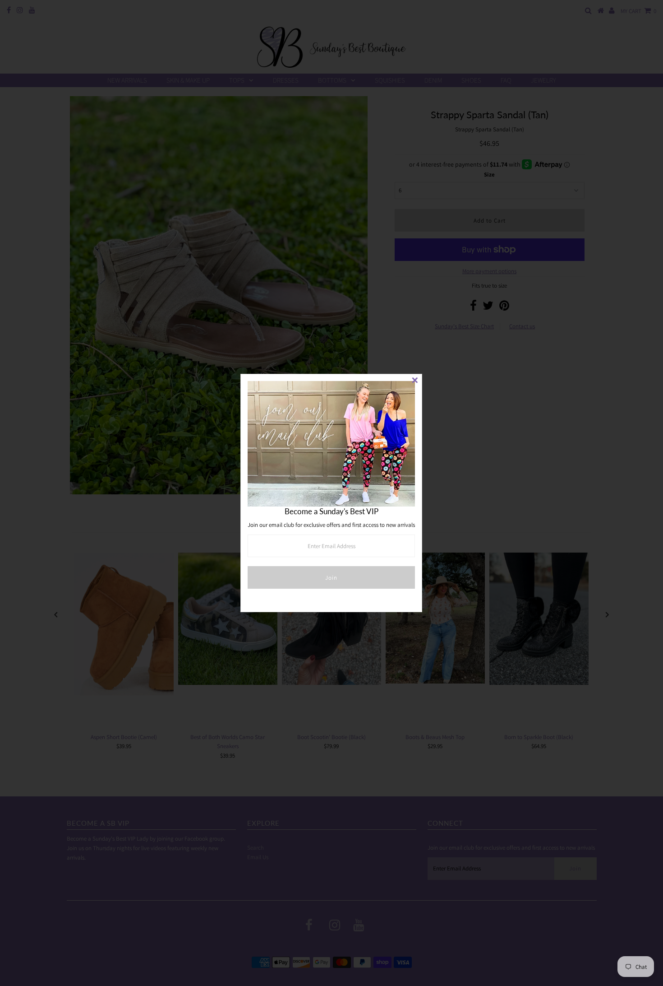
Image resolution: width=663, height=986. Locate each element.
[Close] (415, 381)
